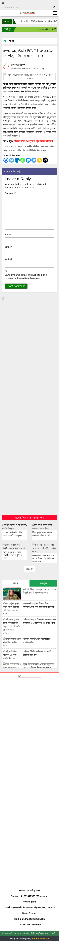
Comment (10, 193)
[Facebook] (5, 160)
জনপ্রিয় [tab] (43, 583)
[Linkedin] (17, 160)
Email (8, 247)
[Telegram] (33, 160)
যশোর (11, 41)
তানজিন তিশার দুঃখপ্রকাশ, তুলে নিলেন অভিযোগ (33, 141)
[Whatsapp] (22, 160)
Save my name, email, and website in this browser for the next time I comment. (26, 276)
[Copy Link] (39, 160)
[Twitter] (11, 160)
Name (8, 234)
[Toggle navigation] (55, 13)
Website (9, 259)
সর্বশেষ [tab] (15, 583)
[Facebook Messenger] (28, 160)
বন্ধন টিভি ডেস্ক (18, 64)
